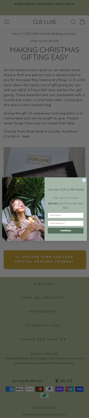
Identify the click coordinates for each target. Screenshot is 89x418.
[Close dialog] (84, 180)
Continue (65, 230)
